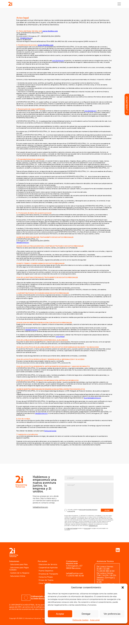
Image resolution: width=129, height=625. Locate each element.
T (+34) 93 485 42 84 (75, 576)
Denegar (86, 613)
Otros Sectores (45, 583)
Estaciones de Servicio (48, 564)
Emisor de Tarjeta (46, 580)
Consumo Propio (46, 577)
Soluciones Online (17, 576)
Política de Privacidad (72, 528)
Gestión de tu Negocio (19, 573)
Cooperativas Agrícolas (48, 567)
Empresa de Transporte (48, 574)
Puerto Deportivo (46, 571)
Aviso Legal (95, 620)
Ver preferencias (112, 613)
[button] (122, 587)
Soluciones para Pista (19, 564)
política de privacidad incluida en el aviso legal (82, 510)
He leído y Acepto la (73, 509)
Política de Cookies (80, 620)
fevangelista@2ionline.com (92, 398)
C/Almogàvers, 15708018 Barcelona (74, 567)
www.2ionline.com (50, 31)
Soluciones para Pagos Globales (19, 568)
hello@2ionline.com (26, 38)
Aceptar (60, 613)
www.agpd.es (60, 336)
